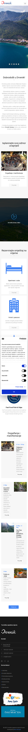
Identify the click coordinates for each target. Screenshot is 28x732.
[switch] (24, 370)
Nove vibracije (17, 729)
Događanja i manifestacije (14, 173)
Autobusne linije (6, 679)
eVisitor (4, 684)
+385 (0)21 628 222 (8, 653)
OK (14, 391)
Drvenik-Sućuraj (9, 127)
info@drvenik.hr (7, 656)
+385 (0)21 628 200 (8, 649)
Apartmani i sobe (14, 280)
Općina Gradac (5, 681)
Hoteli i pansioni (14, 317)
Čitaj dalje (14, 185)
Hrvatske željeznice (7, 673)
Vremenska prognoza (7, 676)
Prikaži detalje (19, 386)
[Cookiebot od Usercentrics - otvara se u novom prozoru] (19, 339)
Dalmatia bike (5, 687)
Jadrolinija (4, 670)
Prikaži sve (13, 607)
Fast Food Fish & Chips (14, 407)
